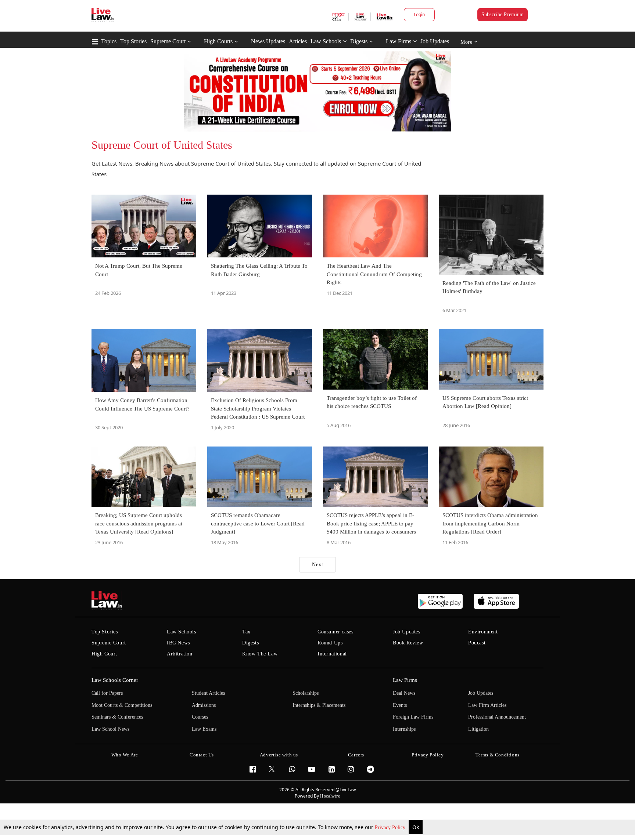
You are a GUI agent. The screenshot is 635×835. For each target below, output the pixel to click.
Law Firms (398, 41)
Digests (358, 41)
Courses (200, 717)
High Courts (218, 41)
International (332, 654)
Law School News (110, 729)
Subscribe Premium (502, 14)
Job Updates (434, 41)
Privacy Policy (391, 827)
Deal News (404, 693)
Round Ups (330, 643)
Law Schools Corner (115, 680)
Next (317, 564)
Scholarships (306, 693)
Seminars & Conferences (117, 717)
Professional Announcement (497, 717)
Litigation (478, 729)
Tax (246, 632)
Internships (404, 729)
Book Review (408, 643)
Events (400, 705)
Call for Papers (107, 693)
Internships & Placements (319, 705)
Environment (483, 632)
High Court (104, 654)
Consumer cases (335, 632)
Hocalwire (330, 796)
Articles (298, 41)
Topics (108, 41)
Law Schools (326, 41)
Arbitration (180, 654)
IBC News (178, 643)
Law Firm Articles (487, 705)
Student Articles (208, 693)
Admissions (204, 705)
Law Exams (204, 729)
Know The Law (259, 654)
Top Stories (133, 41)
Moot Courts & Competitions (122, 705)
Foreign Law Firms (413, 717)
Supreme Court (168, 41)
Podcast (476, 643)
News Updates (268, 41)
